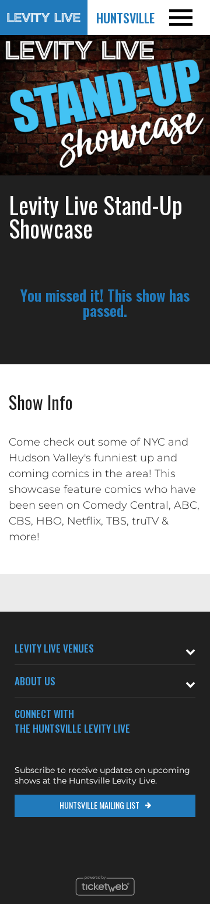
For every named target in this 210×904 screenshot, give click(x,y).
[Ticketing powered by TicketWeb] (105, 898)
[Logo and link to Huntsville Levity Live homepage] (44, 17)
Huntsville (125, 17)
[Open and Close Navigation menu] (189, 17)
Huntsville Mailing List (99, 805)
